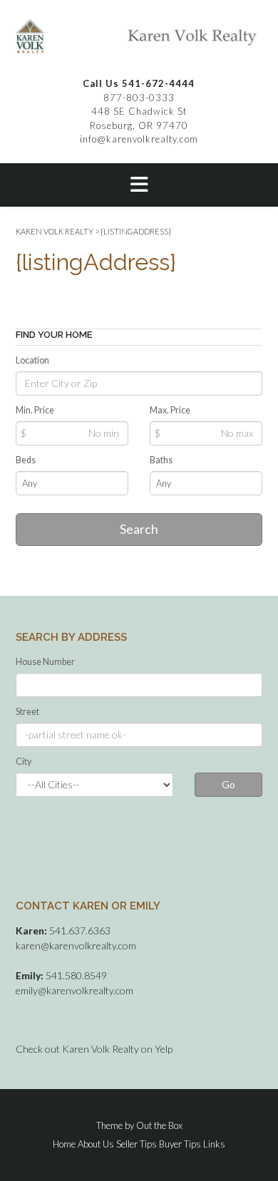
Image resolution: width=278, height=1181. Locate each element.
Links (214, 1144)
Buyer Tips (180, 1144)
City (23, 761)
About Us (96, 1144)
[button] (139, 185)
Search (139, 529)
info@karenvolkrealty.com (139, 139)
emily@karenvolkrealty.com (74, 990)
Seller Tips (136, 1144)
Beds (26, 460)
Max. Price (170, 410)
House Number (45, 661)
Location (32, 360)
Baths (161, 460)
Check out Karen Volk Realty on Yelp (94, 1049)
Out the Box (159, 1125)
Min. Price (35, 410)
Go (228, 784)
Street (27, 711)
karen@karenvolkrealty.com (76, 945)
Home (64, 1144)
